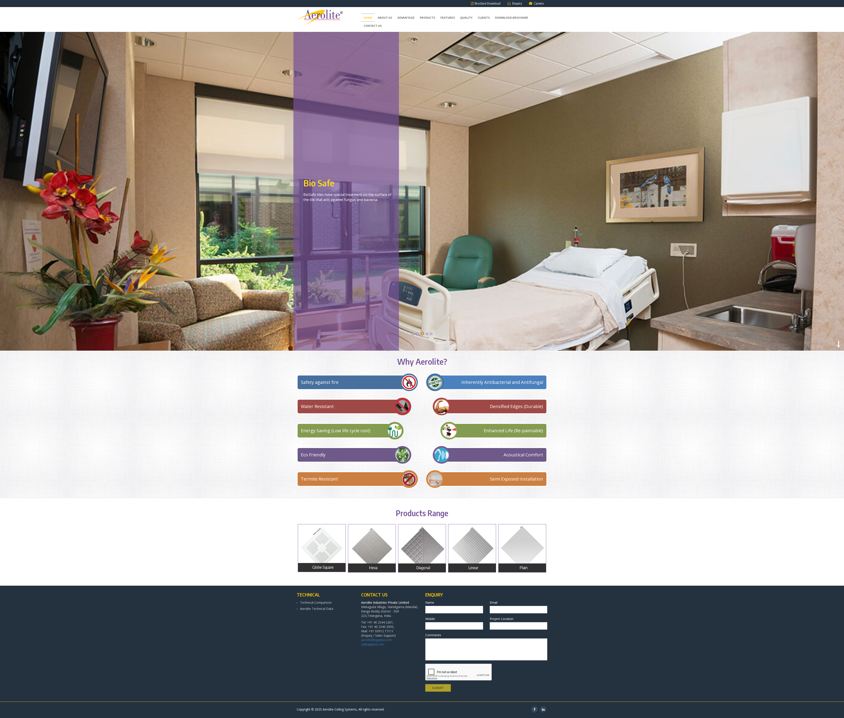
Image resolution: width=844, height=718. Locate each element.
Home (368, 17)
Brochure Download (487, 3)
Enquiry (517, 3)
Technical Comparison (316, 602)
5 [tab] (431, 333)
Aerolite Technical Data (316, 609)
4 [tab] (426, 334)
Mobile (430, 619)
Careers (538, 3)
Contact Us (373, 25)
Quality (466, 17)
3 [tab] (422, 334)
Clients (484, 17)
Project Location (501, 619)
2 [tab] (417, 334)
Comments (433, 635)
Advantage (406, 17)
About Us (385, 17)
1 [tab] (413, 334)
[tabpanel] (422, 191)
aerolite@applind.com (376, 640)
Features (447, 17)
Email (493, 602)
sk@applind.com (372, 644)
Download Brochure (511, 17)
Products (427, 17)
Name (429, 602)
